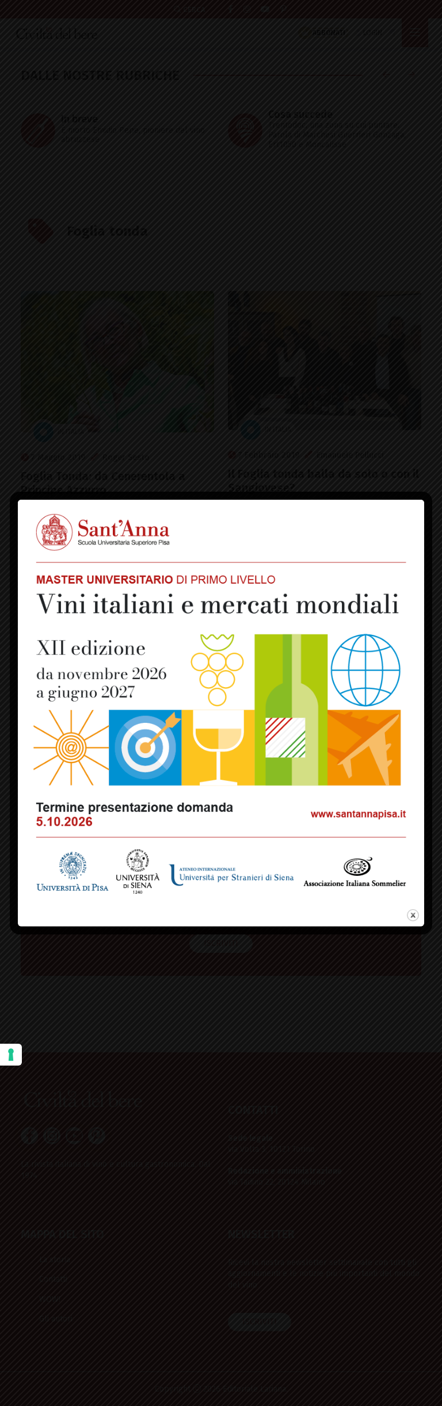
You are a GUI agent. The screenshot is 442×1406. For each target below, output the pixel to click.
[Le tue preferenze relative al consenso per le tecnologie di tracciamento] (11, 1055)
